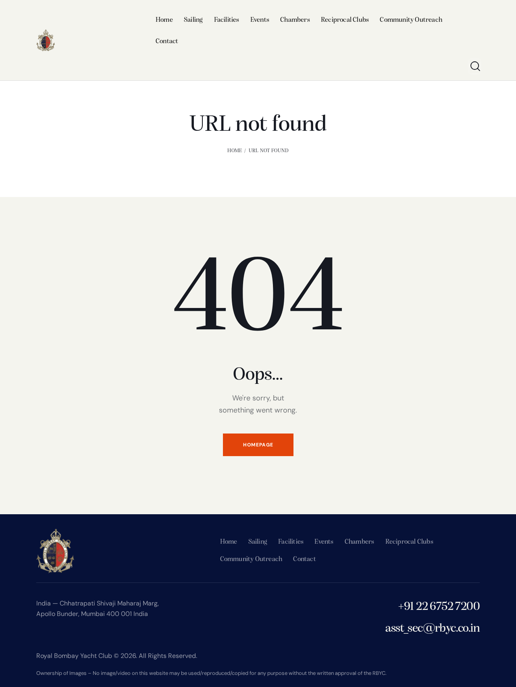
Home (234, 150)
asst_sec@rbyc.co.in (432, 628)
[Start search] (475, 66)
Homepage (258, 445)
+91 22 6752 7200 (439, 607)
